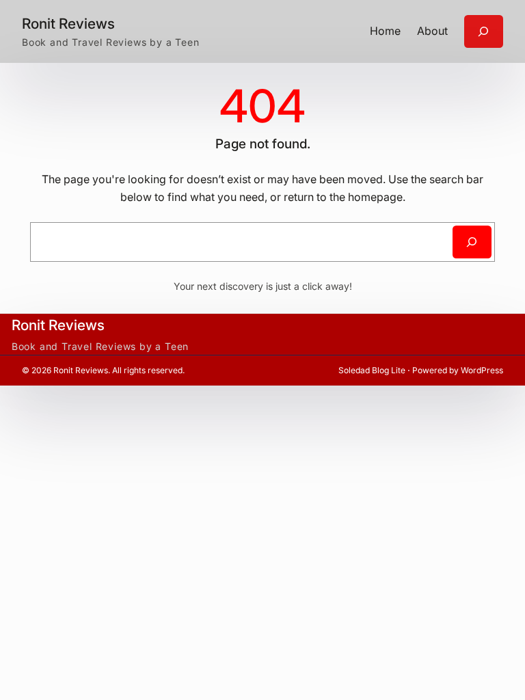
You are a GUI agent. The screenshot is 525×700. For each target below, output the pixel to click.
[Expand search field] (483, 31)
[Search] (472, 242)
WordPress (482, 370)
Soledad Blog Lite (371, 370)
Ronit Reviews (68, 23)
